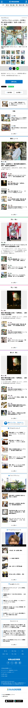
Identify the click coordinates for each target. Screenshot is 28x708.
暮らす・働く (21, 5)
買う (17, 5)
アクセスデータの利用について (8, 672)
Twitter (12, 662)
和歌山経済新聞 (14, 2)
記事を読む (14, 81)
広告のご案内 (4, 676)
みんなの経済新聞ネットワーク (14, 690)
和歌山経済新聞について (7, 668)
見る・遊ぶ (12, 5)
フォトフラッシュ (5, 17)
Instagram (15, 662)
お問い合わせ (4, 674)
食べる (7, 5)
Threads (19, 662)
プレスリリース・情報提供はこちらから (10, 670)
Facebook (8, 662)
